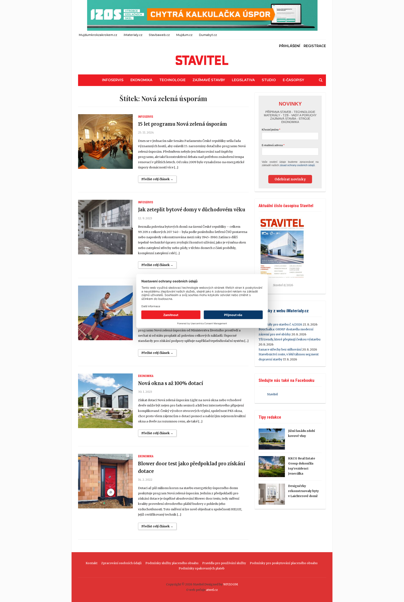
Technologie (172, 80)
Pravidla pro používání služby (224, 563)
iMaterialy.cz (133, 35)
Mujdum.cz (184, 35)
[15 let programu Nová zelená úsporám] (105, 141)
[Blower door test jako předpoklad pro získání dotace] (105, 481)
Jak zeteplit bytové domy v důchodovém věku (191, 210)
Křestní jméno (270, 129)
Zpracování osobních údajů (121, 563)
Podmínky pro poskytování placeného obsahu (284, 563)
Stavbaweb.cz (159, 35)
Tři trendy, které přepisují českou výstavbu (289, 339)
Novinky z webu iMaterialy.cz (284, 310)
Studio (269, 80)
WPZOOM (230, 584)
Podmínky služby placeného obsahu (171, 563)
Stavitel (272, 394)
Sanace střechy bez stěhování (280, 349)
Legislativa (243, 80)
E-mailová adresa (272, 145)
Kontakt (91, 563)
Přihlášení (289, 46)
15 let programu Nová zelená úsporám (182, 124)
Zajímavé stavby (209, 80)
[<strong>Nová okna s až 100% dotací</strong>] (105, 400)
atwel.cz (212, 590)
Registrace (315, 46)
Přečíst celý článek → (157, 179)
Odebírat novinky (290, 179)
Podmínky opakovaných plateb (202, 568)
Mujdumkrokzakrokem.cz (98, 35)
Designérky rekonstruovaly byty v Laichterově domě (303, 491)
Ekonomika (141, 80)
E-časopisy (293, 80)
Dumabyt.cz (208, 35)
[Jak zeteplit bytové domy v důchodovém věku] (105, 227)
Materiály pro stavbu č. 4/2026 (280, 324)
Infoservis (113, 80)
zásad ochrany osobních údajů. (297, 165)
